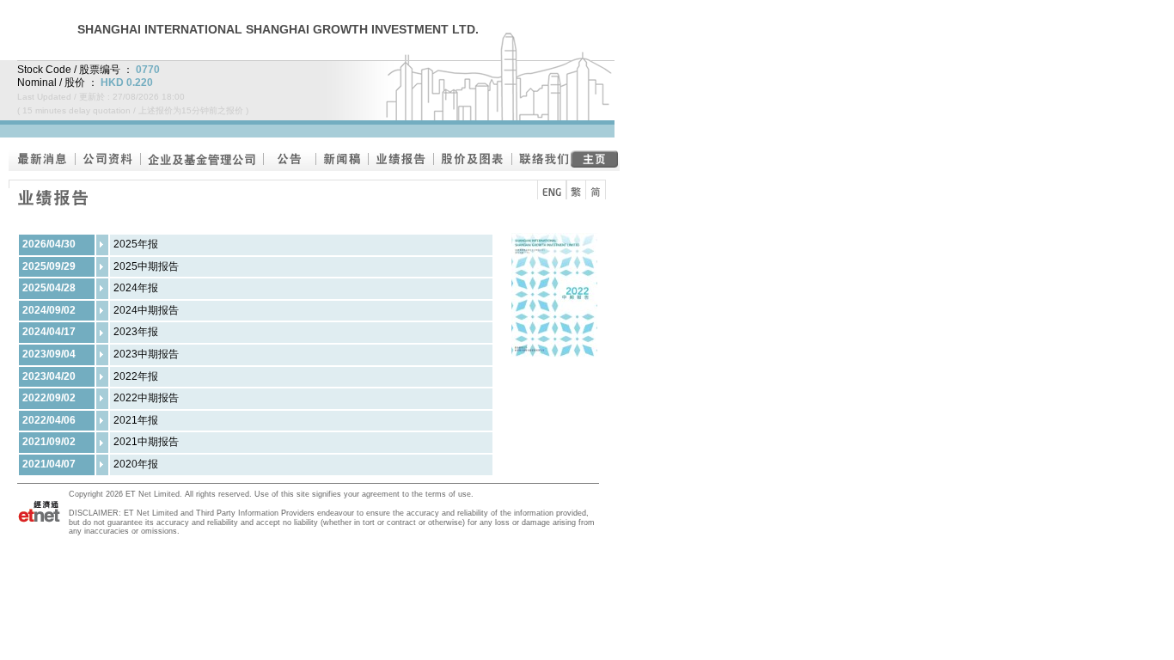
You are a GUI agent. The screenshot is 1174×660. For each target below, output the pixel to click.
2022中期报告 (146, 398)
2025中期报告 (146, 266)
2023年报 (135, 332)
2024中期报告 (146, 310)
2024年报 (135, 288)
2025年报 (135, 244)
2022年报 (135, 376)
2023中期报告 (146, 354)
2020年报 (135, 464)
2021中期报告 (146, 442)
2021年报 (135, 420)
